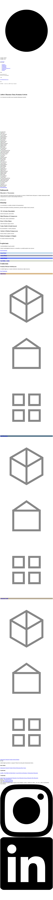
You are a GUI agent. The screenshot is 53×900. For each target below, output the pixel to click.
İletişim (17, 759)
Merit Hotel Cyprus (14, 773)
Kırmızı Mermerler (28, 778)
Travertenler (8, 778)
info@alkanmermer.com (8, 781)
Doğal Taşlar (2, 778)
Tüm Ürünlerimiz (3, 271)
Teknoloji (7, 759)
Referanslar (18, 767)
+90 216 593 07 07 (7, 779)
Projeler (14, 759)
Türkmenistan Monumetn (33, 773)
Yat (9, 773)
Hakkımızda (2, 759)
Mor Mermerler (35, 778)
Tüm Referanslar (3, 187)
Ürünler (11, 759)
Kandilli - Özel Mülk (4, 773)
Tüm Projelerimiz (3, 250)
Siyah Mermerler (20, 778)
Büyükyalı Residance (23, 773)
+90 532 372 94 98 (9, 780)
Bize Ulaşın (23, 767)
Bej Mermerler (14, 778)
